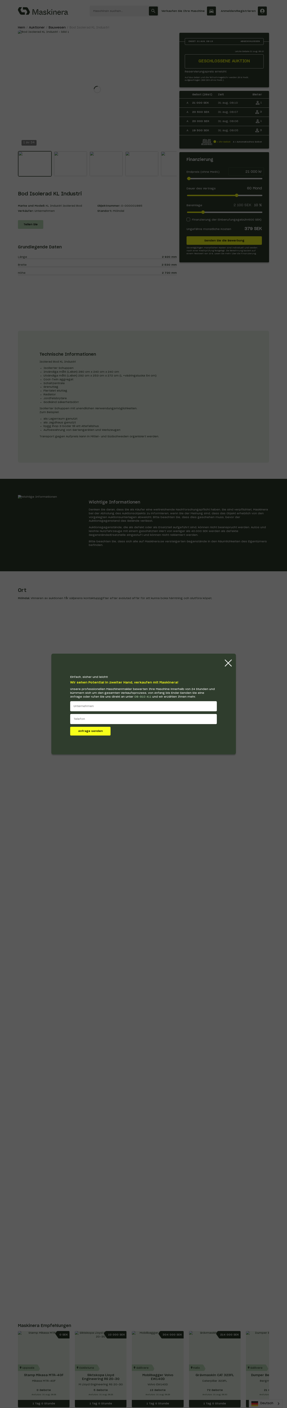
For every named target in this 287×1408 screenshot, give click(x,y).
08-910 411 (142, 696)
